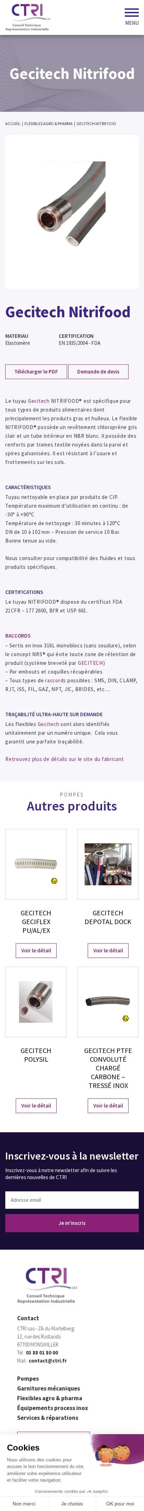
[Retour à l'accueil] (28, 17)
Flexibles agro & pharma (49, 1398)
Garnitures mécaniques (48, 1388)
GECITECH (90, 663)
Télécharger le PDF (36, 371)
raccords (55, 680)
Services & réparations (47, 1417)
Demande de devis (98, 371)
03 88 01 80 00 (42, 1352)
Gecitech (39, 401)
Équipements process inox (52, 1407)
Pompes (28, 1378)
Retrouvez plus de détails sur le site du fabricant (64, 759)
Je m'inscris (72, 1223)
